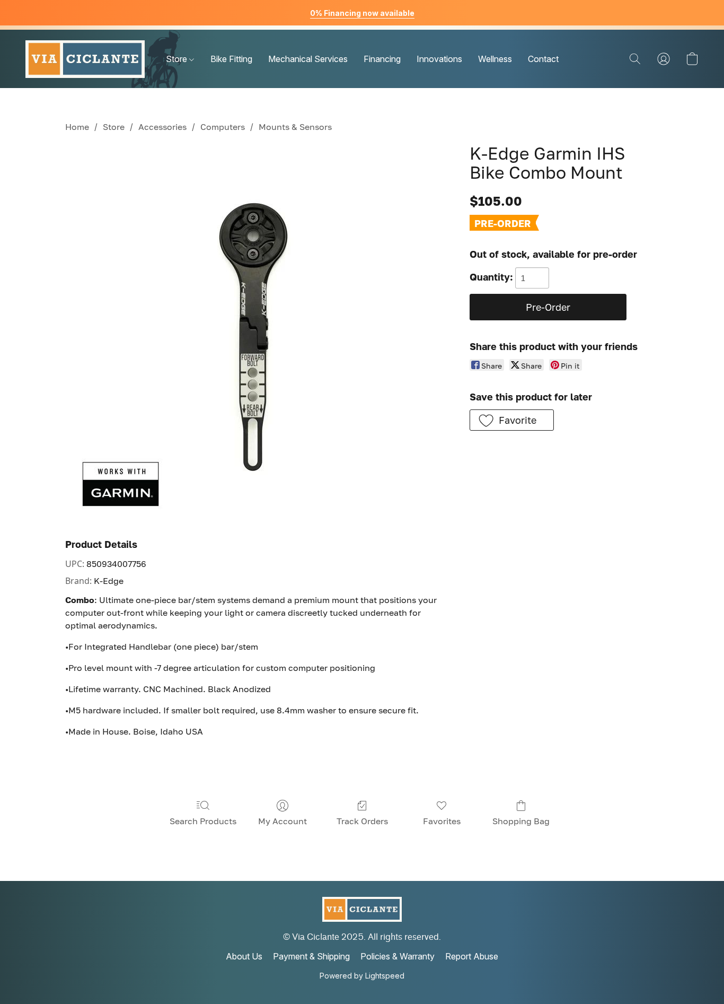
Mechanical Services (308, 59)
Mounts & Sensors (295, 126)
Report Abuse (471, 956)
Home (77, 126)
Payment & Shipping (311, 956)
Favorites (442, 821)
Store (177, 59)
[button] (85, 59)
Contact (543, 59)
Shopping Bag (521, 821)
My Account (282, 821)
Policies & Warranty (397, 956)
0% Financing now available (362, 13)
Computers (222, 126)
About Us (244, 956)
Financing (382, 59)
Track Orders (362, 821)
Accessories (162, 126)
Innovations (439, 59)
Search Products (203, 821)
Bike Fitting (231, 59)
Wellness (495, 59)
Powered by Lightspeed (362, 975)
